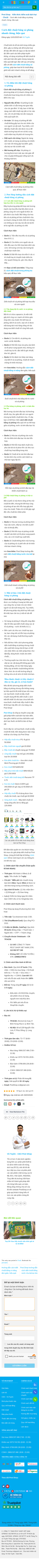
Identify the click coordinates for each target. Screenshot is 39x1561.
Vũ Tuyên (26, 37)
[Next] (35, 1235)
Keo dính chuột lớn (11, 760)
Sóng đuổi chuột (10, 800)
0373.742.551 (15, 1442)
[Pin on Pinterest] (21, 1118)
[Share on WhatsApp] (6, 1118)
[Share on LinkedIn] (25, 1118)
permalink (5, 1263)
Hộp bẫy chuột (9, 793)
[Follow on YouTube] (24, 1203)
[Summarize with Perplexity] (23, 1104)
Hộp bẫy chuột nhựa (12, 740)
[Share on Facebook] (9, 1118)
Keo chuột (8, 767)
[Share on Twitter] (13, 1118)
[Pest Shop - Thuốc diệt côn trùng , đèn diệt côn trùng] (19, 2)
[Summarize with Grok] (19, 1104)
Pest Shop (6, 15)
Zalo (30, 1491)
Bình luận (8, 1295)
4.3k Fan (7, 1491)
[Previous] (4, 1235)
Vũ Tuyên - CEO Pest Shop (19, 1154)
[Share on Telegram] (33, 1118)
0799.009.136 (15, 1447)
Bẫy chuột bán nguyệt (12, 746)
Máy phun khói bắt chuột (13, 771)
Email (6, 1324)
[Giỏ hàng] (35, 2)
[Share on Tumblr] (29, 1118)
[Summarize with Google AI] (14, 1104)
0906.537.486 (14, 1437)
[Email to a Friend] (17, 1118)
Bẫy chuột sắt (9, 750)
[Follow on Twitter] (17, 1203)
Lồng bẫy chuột (10, 754)
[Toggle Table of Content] (30, 77)
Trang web (8, 1334)
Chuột (5, 17)
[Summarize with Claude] (10, 1104)
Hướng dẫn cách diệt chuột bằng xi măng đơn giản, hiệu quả (10, 1270)
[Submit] (34, 7)
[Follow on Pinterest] (21, 1203)
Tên (6, 1314)
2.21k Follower (19, 1491)
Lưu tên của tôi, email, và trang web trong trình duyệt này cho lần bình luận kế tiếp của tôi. (19, 1347)
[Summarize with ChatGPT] (5, 1104)
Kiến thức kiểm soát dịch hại (24, 15)
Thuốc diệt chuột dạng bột (14, 777)
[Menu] (3, 2)
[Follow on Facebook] (9, 1203)
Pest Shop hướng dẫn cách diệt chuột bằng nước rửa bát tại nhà (28, 1270)
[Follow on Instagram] (13, 1203)
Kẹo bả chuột (9, 784)
